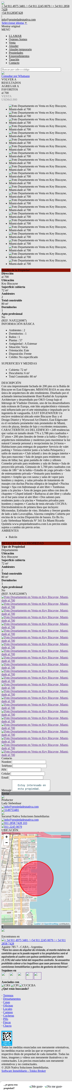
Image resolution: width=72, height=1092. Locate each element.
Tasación (14, 59)
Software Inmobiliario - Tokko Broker (23, 1070)
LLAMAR (15, 36)
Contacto (14, 62)
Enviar (5, 793)
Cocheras (8, 1015)
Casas (6, 1002)
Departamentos (12, 998)
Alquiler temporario (20, 49)
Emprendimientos (19, 56)
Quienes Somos (18, 39)
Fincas (7, 1022)
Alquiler (13, 46)
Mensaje (6, 790)
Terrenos (8, 995)
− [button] (6, 842)
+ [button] (6, 836)
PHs (5, 1019)
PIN (3, 769)
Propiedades (16, 52)
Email (4, 777)
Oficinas (8, 1005)
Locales (7, 1008)
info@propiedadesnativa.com (18, 19)
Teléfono (6, 765)
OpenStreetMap (51, 923)
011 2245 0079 (13, 826)
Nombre (6, 761)
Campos (8, 1012)
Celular (5, 773)
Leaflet (37, 923)
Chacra (7, 1025)
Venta (12, 42)
